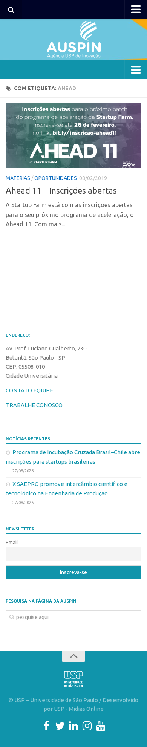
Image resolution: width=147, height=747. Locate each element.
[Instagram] (87, 726)
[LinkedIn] (73, 726)
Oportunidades (55, 178)
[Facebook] (46, 726)
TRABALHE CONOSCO (34, 405)
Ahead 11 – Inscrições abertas (61, 190)
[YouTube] (100, 726)
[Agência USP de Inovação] (73, 39)
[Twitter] (60, 726)
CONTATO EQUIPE (29, 390)
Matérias (18, 178)
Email (12, 543)
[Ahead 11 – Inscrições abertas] (73, 135)
